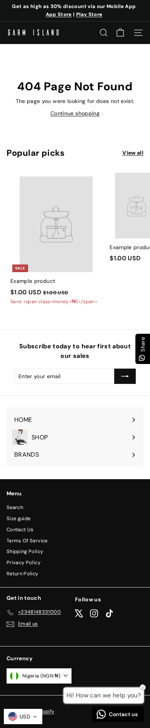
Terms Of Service (27, 540)
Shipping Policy (25, 551)
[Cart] (120, 32)
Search (15, 507)
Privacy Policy (23, 562)
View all (132, 152)
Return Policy (22, 573)
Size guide (19, 518)
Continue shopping (75, 113)
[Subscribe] (125, 376)
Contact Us (20, 529)
